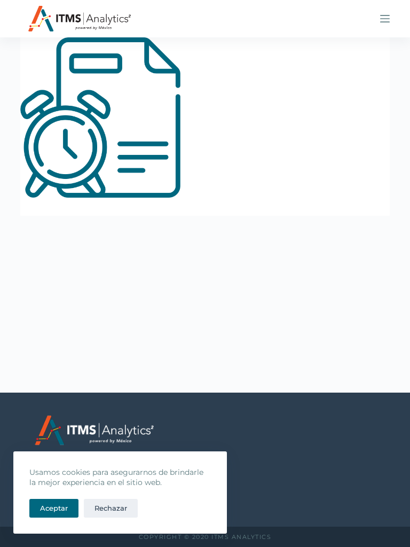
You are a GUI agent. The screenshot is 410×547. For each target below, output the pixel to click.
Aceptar (54, 508)
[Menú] (385, 19)
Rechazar (110, 508)
